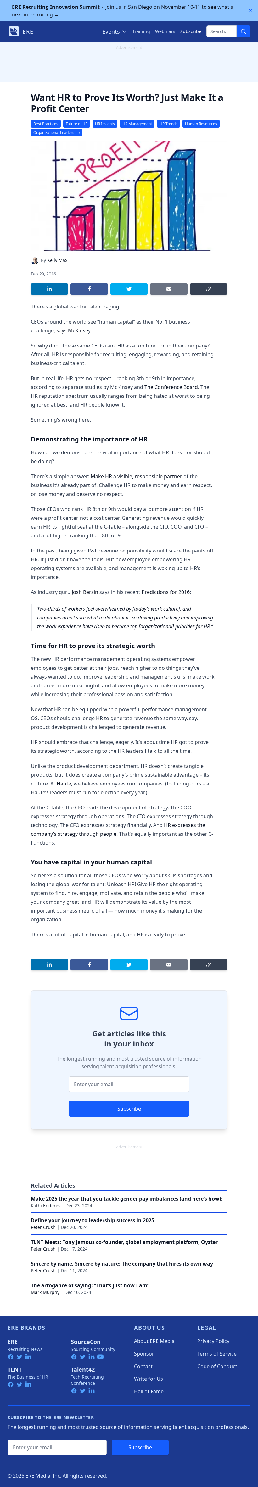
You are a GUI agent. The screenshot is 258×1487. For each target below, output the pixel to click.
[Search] (243, 31)
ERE (13, 1342)
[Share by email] (168, 289)
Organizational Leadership (56, 132)
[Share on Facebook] (89, 289)
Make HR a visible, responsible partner (136, 476)
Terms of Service (217, 1353)
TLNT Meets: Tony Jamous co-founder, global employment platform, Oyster (124, 1242)
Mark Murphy (45, 1292)
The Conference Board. (171, 387)
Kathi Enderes (45, 1205)
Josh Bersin (85, 592)
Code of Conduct (217, 1366)
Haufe (64, 783)
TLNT (15, 1369)
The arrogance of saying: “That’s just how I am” (90, 1285)
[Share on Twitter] (129, 289)
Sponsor (144, 1353)
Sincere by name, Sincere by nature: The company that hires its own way (122, 1263)
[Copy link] (208, 289)
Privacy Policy (213, 1341)
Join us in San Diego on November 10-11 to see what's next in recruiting (122, 10)
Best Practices (45, 123)
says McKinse (72, 330)
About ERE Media (154, 1341)
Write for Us (148, 1378)
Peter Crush (43, 1227)
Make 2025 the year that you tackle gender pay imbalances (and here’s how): (126, 1198)
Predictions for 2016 (166, 592)
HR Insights (105, 123)
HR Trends (168, 123)
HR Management (137, 123)
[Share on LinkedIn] (49, 289)
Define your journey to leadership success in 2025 (92, 1220)
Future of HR (76, 123)
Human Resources (201, 123)
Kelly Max (57, 260)
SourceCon (86, 1342)
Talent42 (83, 1369)
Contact (143, 1366)
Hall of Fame (149, 1391)
